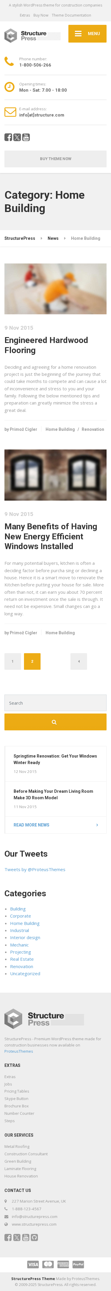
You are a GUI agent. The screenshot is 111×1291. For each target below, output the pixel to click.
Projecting (20, 952)
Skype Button (16, 1098)
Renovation (93, 429)
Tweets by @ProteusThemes (34, 869)
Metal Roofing (16, 1146)
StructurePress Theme (33, 1278)
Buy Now (40, 15)
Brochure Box (16, 1106)
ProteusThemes (18, 1051)
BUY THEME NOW (55, 158)
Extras (25, 15)
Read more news (31, 825)
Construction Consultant (26, 1153)
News (53, 238)
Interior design (25, 937)
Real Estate (22, 959)
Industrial (19, 930)
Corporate (20, 916)
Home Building (60, 429)
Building (18, 909)
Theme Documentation (71, 15)
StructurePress (19, 238)
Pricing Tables (16, 1091)
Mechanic (19, 945)
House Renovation (21, 1176)
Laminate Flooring (20, 1168)
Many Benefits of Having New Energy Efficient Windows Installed (50, 536)
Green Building (17, 1161)
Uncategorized (25, 973)
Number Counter (19, 1113)
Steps (9, 1120)
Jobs (8, 1084)
